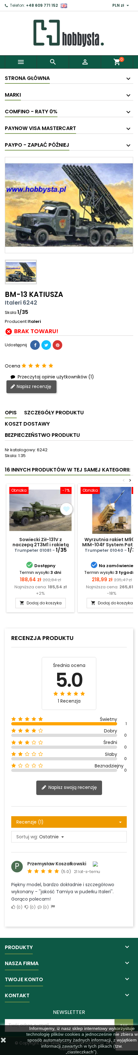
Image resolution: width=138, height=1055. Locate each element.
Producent (16, 321)
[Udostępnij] (35, 345)
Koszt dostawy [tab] (27, 424)
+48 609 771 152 (42, 5)
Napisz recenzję (33, 386)
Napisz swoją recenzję (72, 787)
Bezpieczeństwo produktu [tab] (42, 435)
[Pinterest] (57, 345)
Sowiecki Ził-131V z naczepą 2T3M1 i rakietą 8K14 (41, 544)
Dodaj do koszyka (41, 603)
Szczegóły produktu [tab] (54, 412)
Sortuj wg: (27, 837)
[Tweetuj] (46, 345)
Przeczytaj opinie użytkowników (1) (55, 377)
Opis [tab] (11, 412)
